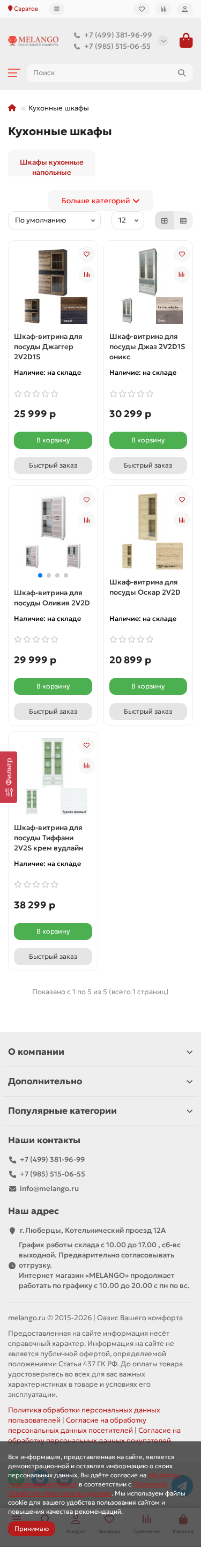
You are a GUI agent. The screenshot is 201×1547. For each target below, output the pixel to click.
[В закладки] (87, 254)
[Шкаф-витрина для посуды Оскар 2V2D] (148, 516)
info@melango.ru (49, 1188)
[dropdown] (57, 9)
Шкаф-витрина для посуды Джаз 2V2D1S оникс (147, 346)
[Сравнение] (163, 9)
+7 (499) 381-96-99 (118, 35)
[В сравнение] (87, 275)
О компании (36, 1051)
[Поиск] (181, 73)
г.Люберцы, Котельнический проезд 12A (93, 1230)
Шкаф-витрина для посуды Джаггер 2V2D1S (48, 346)
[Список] (183, 220)
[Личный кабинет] (185, 9)
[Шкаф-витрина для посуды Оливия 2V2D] (53, 516)
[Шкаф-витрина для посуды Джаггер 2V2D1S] (53, 271)
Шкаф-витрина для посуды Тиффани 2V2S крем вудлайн (48, 838)
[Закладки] (141, 9)
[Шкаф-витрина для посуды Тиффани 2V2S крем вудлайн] (53, 762)
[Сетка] (164, 220)
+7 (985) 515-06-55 (117, 46)
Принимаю (31, 1528)
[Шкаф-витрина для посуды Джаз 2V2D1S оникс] (148, 271)
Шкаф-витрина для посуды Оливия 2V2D (52, 598)
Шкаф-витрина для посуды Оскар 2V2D (145, 587)
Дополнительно (45, 1081)
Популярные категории (62, 1110)
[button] (40, 575)
